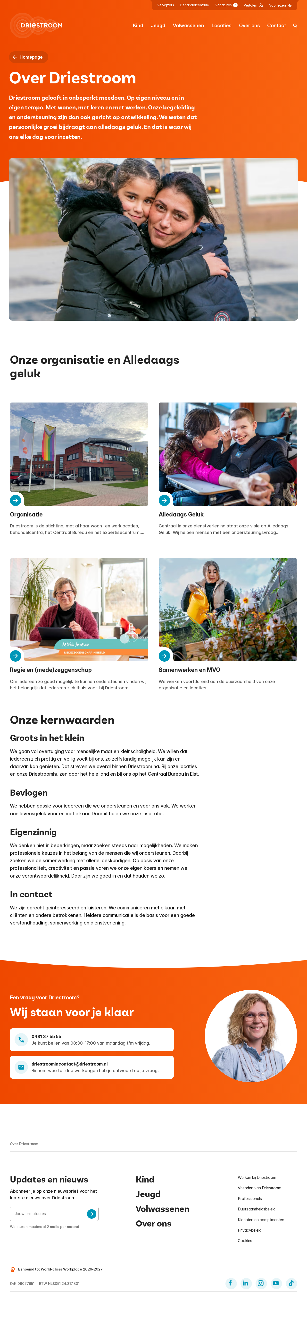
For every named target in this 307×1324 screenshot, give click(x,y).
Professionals (250, 1198)
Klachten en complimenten (261, 1219)
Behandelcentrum (194, 5)
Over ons (249, 25)
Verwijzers (165, 5)
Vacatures (225, 5)
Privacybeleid (249, 1230)
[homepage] (36, 25)
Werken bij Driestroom (257, 1177)
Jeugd (158, 25)
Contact (276, 25)
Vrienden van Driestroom (259, 1187)
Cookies (245, 1240)
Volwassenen (188, 25)
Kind (138, 25)
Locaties (222, 25)
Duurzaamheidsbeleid (256, 1209)
